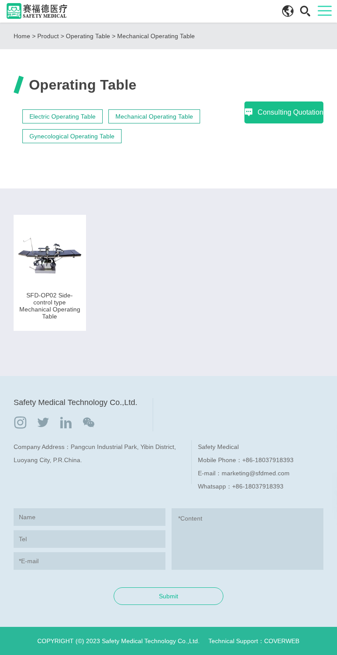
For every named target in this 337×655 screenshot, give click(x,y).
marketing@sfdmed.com (256, 473)
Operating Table (88, 36)
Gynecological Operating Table (72, 136)
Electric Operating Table (62, 116)
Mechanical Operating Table (156, 36)
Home (22, 36)
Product (48, 36)
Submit (168, 596)
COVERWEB (281, 640)
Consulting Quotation (290, 112)
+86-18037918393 (268, 459)
